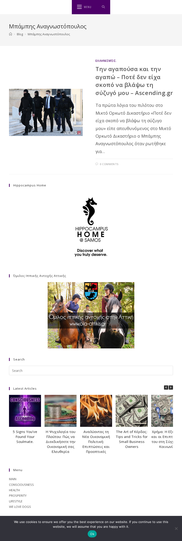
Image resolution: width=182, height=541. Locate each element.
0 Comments (109, 164)
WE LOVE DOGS (20, 507)
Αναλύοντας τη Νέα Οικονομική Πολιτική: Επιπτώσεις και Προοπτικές (96, 441)
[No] (176, 528)
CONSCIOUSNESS (21, 484)
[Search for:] (103, 7)
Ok (92, 534)
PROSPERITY (18, 495)
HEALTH (14, 490)
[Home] (10, 34)
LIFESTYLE (16, 501)
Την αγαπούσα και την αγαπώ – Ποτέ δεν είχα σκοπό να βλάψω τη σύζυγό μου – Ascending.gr (134, 81)
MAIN (12, 479)
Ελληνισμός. (106, 61)
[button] (171, 387)
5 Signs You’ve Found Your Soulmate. (25, 436)
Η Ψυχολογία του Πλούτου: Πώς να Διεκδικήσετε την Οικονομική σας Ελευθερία (60, 441)
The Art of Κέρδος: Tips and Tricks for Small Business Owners (132, 439)
